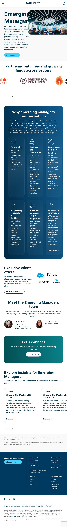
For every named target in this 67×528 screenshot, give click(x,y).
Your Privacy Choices (43, 506)
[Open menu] (3, 3)
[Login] (64, 3)
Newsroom (32, 484)
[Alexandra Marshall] (8, 324)
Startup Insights (55, 467)
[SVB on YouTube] (14, 499)
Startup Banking (33, 460)
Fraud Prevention (55, 484)
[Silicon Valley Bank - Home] (33, 3)
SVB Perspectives (56, 465)
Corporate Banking (34, 465)
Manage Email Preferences (13, 506)
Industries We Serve (34, 472)
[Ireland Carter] (39, 324)
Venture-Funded (33, 463)
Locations (53, 479)
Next (12, 97)
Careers (31, 479)
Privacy (15, 505)
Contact (53, 481)
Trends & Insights (56, 457)
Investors (31, 467)
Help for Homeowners (25, 505)
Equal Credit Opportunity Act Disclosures (44, 505)
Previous (6, 97)
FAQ (30, 481)
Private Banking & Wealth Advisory (38, 470)
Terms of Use (7, 505)
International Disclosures (28, 506)
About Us (32, 476)
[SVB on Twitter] (9, 499)
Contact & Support (56, 476)
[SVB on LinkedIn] (5, 499)
